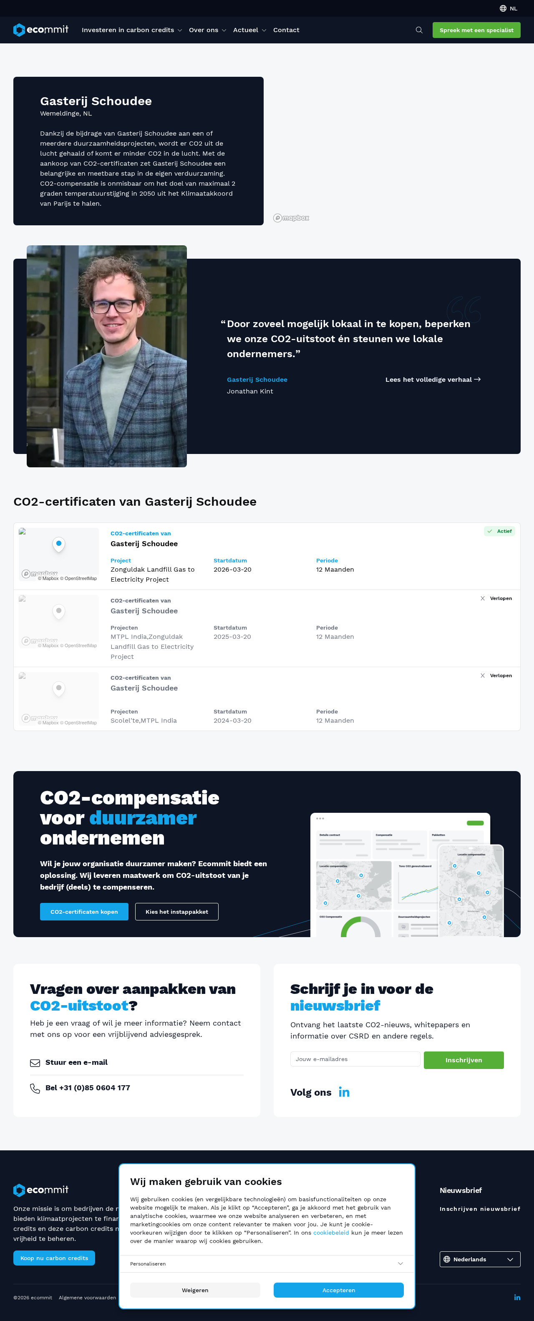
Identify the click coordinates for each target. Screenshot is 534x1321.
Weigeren (195, 1290)
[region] (395, 151)
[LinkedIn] (344, 1092)
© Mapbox (48, 578)
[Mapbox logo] (291, 218)
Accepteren (338, 1290)
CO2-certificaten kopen (84, 911)
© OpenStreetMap (78, 578)
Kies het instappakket (177, 911)
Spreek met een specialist (477, 30)
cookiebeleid (331, 1232)
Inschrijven (464, 1060)
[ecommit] (40, 30)
